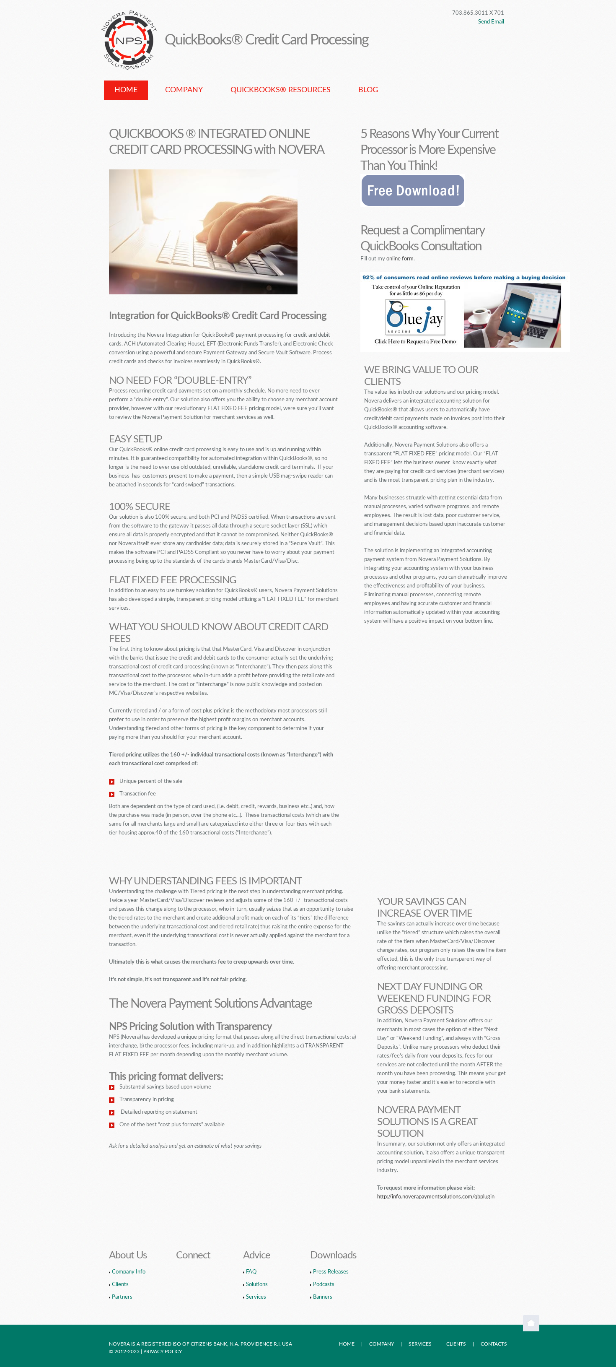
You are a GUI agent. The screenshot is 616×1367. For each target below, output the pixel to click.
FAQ (251, 1272)
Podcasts (323, 1284)
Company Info (128, 1272)
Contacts (494, 1343)
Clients (120, 1284)
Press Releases (331, 1272)
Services (256, 1297)
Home (125, 90)
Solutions (257, 1284)
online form (400, 259)
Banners (322, 1297)
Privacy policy (163, 1351)
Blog (368, 90)
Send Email (491, 22)
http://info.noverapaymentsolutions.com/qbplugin (435, 1197)
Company (184, 90)
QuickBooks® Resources (280, 90)
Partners (122, 1297)
